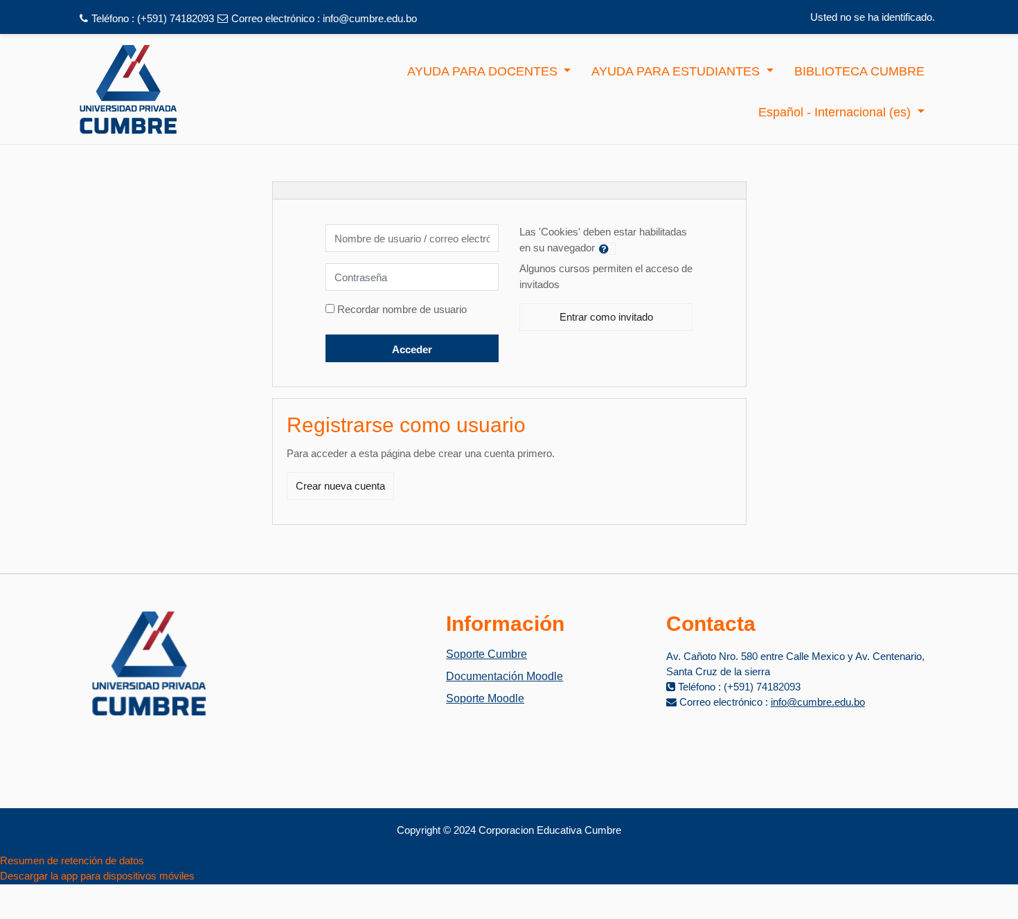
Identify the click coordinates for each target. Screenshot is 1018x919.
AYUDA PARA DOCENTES (484, 71)
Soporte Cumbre (486, 654)
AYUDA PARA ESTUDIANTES (677, 71)
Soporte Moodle (485, 698)
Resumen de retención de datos (72, 860)
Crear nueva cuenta (340, 486)
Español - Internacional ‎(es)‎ (836, 112)
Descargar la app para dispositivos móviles (97, 876)
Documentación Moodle (504, 676)
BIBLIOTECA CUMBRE (859, 71)
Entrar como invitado (606, 317)
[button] (607, 248)
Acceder (412, 349)
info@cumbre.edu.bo (370, 18)
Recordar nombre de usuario (402, 309)
